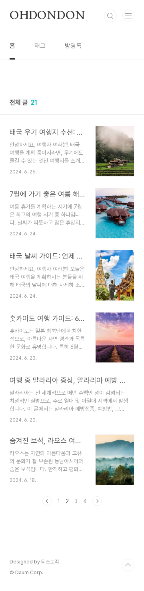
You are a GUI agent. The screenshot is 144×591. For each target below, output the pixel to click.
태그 (40, 46)
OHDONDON (47, 16)
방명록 (73, 46)
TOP (128, 565)
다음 (97, 501)
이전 (47, 501)
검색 (110, 16)
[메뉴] (128, 16)
